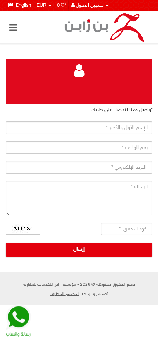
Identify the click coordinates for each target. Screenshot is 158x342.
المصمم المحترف (64, 293)
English (22, 5)
